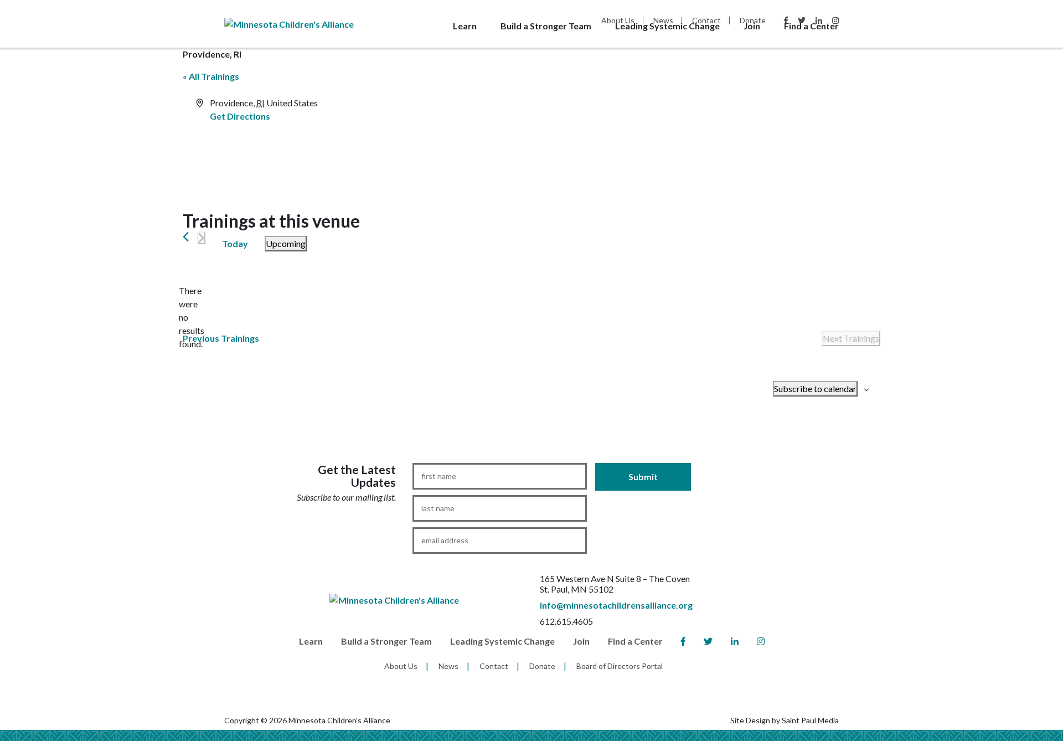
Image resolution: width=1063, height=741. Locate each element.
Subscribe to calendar (815, 388)
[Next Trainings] (201, 237)
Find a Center (811, 25)
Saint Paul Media (810, 720)
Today (235, 243)
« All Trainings (211, 76)
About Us (400, 666)
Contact (493, 666)
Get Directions (240, 116)
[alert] (191, 317)
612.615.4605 (566, 621)
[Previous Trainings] (186, 236)
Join (752, 25)
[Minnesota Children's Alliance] (289, 23)
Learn (465, 25)
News (448, 666)
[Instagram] (761, 641)
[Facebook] (683, 641)
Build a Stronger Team (545, 25)
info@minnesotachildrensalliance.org (616, 605)
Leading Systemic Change (667, 25)
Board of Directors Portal (619, 666)
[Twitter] (708, 641)
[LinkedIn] (735, 641)
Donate (542, 666)
